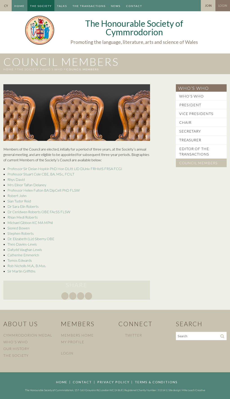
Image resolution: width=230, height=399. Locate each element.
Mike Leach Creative (193, 390)
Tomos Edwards (19, 260)
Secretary (190, 131)
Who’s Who (52, 69)
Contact (134, 6)
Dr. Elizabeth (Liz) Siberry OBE (30, 239)
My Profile (72, 342)
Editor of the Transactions (194, 151)
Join (208, 5)
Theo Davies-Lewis (22, 244)
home (8, 69)
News (115, 6)
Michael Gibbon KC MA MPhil (30, 222)
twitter (133, 335)
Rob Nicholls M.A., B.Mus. (26, 266)
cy (6, 6)
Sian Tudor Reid (19, 201)
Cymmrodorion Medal (27, 335)
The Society (41, 6)
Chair (185, 122)
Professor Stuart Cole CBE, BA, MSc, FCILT (40, 174)
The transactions (89, 6)
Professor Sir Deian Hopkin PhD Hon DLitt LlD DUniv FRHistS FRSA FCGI (64, 168)
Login (222, 5)
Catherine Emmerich (23, 255)
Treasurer (190, 140)
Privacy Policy (113, 382)
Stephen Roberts (20, 233)
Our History (16, 348)
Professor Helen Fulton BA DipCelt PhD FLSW (43, 190)
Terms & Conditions (156, 382)
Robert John (17, 195)
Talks (62, 6)
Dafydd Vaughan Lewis (24, 249)
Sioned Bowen (18, 228)
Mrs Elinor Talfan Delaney (26, 185)
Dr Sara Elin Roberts (23, 206)
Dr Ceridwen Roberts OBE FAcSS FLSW (38, 212)
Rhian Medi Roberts (22, 217)
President (190, 105)
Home (19, 6)
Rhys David (16, 179)
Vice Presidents (196, 113)
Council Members (198, 163)
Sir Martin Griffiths (21, 271)
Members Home (77, 335)
